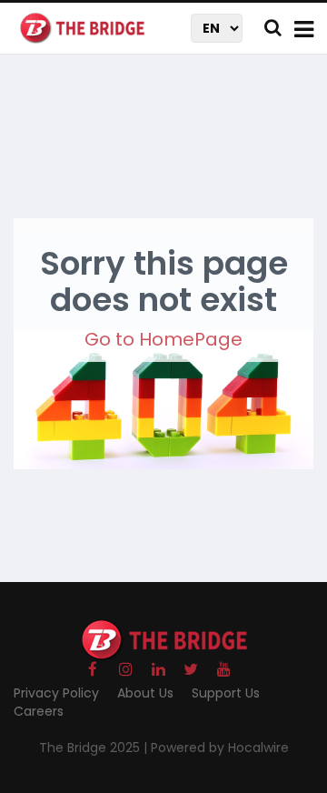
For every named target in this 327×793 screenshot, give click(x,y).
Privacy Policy (56, 693)
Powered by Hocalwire (220, 747)
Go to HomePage (163, 339)
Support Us (226, 693)
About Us (145, 693)
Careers (39, 711)
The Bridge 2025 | (95, 747)
